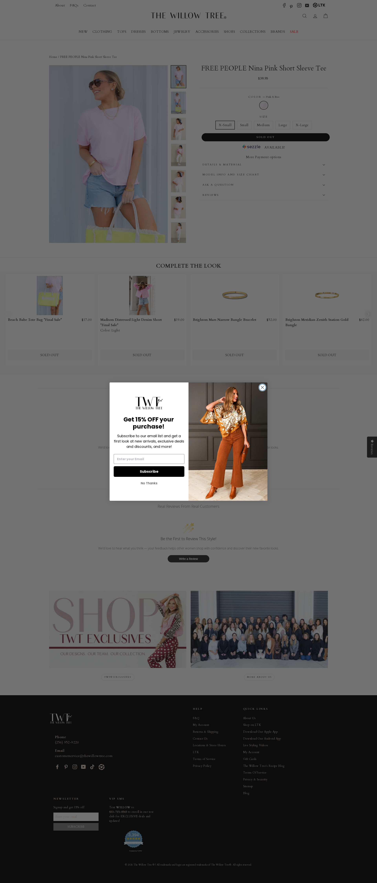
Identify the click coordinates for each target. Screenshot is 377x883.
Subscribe (149, 471)
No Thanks (149, 483)
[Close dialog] (262, 387)
